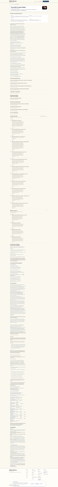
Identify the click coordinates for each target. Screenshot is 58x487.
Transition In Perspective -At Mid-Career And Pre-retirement (13, 418)
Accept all (32, 483)
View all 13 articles (43, 116)
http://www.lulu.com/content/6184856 (14, 74)
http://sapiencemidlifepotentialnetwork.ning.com (15, 279)
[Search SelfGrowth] (36, 1)
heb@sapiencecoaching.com (18, 76)
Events (32, 475)
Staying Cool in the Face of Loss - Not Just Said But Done (13, 406)
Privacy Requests (39, 477)
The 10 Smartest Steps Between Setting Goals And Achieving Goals (13, 409)
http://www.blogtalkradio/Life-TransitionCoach (15, 278)
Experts (27, 472)
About (34, 1)
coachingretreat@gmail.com (19, 289)
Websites (33, 472)
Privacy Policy (39, 471)
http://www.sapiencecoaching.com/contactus (15, 386)
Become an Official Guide (34, 477)
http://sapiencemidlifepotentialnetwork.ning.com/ (15, 392)
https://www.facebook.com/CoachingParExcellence (15, 267)
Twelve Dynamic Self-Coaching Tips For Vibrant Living (12, 421)
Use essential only (37, 483)
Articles (27, 475)
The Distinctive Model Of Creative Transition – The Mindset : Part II (12, 412)
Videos (27, 477)
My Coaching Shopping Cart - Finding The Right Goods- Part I (13, 400)
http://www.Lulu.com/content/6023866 (14, 69)
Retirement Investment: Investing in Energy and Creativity (12, 403)
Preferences (41, 483)
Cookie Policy (39, 474)
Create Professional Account (46, 472)
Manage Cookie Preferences (39, 479)
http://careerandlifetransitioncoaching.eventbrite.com (16, 42)
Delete (25, 414)
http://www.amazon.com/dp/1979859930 (14, 274)
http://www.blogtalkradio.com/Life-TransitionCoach (15, 63)
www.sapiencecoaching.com (13, 264)
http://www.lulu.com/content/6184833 (14, 72)
